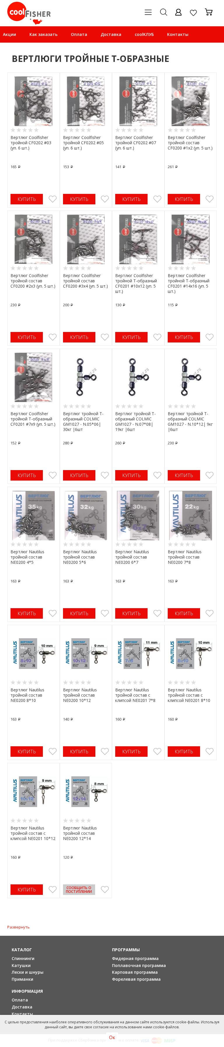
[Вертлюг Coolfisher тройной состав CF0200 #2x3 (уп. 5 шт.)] (33, 239)
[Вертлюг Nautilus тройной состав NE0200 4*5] (33, 515)
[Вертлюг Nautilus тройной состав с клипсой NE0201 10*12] (33, 792)
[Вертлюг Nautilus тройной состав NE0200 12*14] (86, 792)
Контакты (177, 34)
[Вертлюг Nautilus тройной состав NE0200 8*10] (33, 653)
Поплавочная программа (139, 965)
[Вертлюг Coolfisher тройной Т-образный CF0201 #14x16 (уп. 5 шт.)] (191, 239)
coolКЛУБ (144, 34)
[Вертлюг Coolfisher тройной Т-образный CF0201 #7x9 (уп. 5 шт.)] (33, 377)
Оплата (79, 34)
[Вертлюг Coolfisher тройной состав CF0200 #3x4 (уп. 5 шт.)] (86, 239)
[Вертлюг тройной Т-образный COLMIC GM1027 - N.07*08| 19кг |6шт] (138, 377)
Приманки (22, 979)
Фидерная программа (135, 958)
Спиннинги (23, 958)
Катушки (21, 965)
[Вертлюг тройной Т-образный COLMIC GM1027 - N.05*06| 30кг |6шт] (86, 377)
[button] (53, 199)
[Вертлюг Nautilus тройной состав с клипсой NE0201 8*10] (191, 653)
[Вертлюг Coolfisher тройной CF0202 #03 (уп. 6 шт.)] (33, 101)
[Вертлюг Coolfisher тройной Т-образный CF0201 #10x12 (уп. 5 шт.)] (138, 239)
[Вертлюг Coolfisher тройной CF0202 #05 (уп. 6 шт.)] (86, 101)
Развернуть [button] (18, 927)
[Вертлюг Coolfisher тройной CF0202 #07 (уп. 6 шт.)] (138, 101)
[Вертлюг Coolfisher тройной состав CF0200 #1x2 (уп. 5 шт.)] (191, 101)
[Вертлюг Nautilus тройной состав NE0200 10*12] (86, 653)
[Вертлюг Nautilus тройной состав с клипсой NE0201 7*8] (138, 653)
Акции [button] (9, 34)
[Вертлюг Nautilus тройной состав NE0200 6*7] (138, 515)
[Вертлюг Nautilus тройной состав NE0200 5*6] (86, 515)
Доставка (111, 34)
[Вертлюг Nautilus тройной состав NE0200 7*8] (191, 515)
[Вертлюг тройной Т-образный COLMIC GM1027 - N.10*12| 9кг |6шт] (191, 377)
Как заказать (43, 34)
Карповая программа (135, 972)
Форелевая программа (136, 979)
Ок (112, 1037)
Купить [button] (27, 199)
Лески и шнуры (27, 972)
